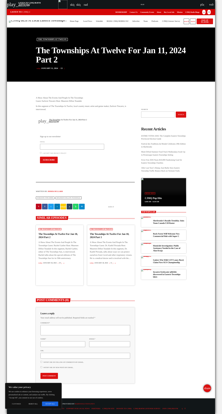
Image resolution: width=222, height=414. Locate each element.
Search (144, 109)
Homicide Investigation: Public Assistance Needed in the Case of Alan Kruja (166, 248)
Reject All (33, 404)
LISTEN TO (20, 12)
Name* (43, 339)
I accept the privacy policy (54, 153)
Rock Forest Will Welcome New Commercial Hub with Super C (166, 235)
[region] (33, 396)
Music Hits (150, 193)
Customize (16, 404)
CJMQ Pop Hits (153, 198)
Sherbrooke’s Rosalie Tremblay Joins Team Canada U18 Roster (168, 222)
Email (42, 142)
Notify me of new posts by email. (58, 367)
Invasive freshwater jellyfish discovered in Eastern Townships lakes (166, 274)
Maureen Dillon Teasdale (68, 198)
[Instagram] (204, 12)
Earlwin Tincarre (45, 198)
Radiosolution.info (85, 404)
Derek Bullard (55, 191)
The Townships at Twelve (52, 39)
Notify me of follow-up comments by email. (63, 362)
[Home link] (38, 21)
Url (42, 351)
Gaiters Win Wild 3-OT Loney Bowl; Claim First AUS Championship (168, 261)
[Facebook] (209, 12)
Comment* (45, 323)
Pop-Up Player (205, 21)
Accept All (50, 404)
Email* (92, 339)
